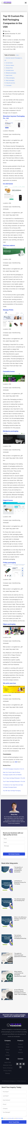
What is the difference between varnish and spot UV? (20, 918)
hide (17, 55)
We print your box (9, 683)
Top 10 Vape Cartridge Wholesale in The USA (14, 778)
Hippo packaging (9, 624)
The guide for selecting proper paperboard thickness (20, 955)
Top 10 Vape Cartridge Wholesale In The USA (14, 781)
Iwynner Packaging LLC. (11, 1081)
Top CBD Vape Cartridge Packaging (12, 790)
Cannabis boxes (9, 371)
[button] (25, 3)
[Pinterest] (23, 1064)
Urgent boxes (8, 500)
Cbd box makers (9, 245)
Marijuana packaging (10, 431)
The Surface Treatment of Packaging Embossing (20, 937)
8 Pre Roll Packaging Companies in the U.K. (13, 769)
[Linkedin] (20, 1064)
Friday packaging (9, 562)
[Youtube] (17, 1064)
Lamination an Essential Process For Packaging (20, 882)
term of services (19, 1118)
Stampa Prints (8, 310)
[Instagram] (20, 1067)
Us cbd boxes (8, 184)
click (16, 762)
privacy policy (11, 1118)
